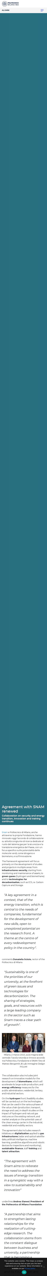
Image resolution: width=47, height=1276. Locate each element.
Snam (5, 832)
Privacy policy (30, 1268)
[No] (44, 1267)
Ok (24, 1272)
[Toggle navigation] (40, 10)
